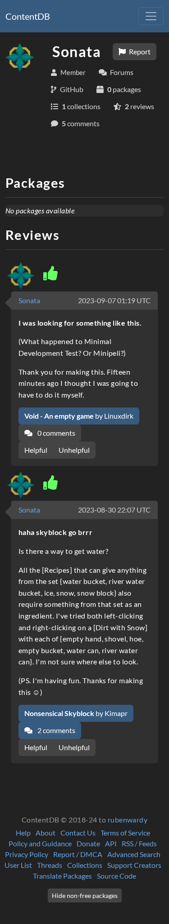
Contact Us (78, 832)
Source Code (116, 875)
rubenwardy (128, 819)
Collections (84, 865)
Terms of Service (125, 832)
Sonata (29, 300)
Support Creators (134, 865)
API (111, 843)
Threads (49, 865)
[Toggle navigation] (151, 16)
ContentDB (27, 16)
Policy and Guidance (40, 843)
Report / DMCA (77, 854)
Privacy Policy (26, 854)
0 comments (55, 433)
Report (139, 51)
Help (23, 832)
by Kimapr (76, 713)
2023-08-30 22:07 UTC (114, 509)
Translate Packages (62, 875)
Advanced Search (133, 854)
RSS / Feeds (139, 843)
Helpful (35, 450)
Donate (88, 843)
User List (18, 865)
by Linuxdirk (78, 415)
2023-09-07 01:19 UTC (114, 300)
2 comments (55, 730)
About (45, 832)
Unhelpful (74, 450)
